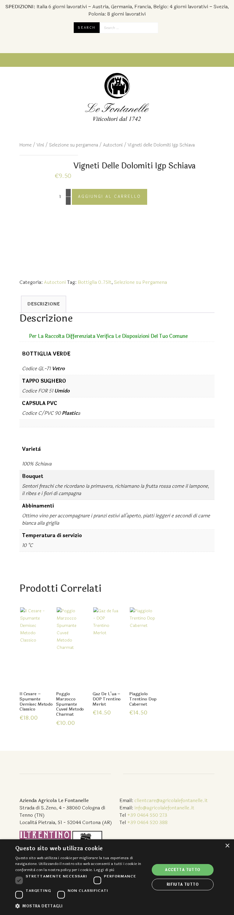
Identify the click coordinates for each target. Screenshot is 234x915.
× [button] (227, 846)
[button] (80, 906)
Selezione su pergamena (73, 145)
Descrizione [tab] (43, 304)
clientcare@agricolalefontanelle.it (171, 800)
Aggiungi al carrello (109, 196)
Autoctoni (113, 145)
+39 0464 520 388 (147, 822)
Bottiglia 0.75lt (95, 282)
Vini (40, 145)
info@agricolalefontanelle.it (164, 808)
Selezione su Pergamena (140, 282)
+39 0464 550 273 (147, 815)
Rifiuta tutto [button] (183, 884)
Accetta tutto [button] (182, 870)
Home (26, 145)
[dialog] (117, 877)
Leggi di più (104, 870)
